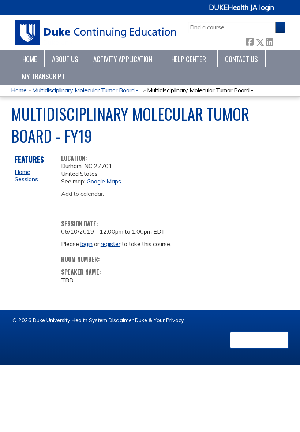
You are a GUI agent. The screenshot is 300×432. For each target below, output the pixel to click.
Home (29, 58)
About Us (65, 58)
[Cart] (282, 11)
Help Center (188, 58)
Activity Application (122, 58)
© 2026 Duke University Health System (59, 320)
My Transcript (43, 76)
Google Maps (104, 181)
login (86, 243)
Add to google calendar (68, 205)
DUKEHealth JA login (241, 7)
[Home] (96, 32)
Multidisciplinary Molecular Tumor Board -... (87, 90)
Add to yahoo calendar (85, 205)
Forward (279, 40)
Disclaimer (121, 320)
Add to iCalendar (101, 205)
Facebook (249, 41)
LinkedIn (269, 41)
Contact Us (241, 58)
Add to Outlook (119, 205)
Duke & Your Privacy (159, 320)
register (110, 243)
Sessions (26, 179)
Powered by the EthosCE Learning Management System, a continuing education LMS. (259, 340)
